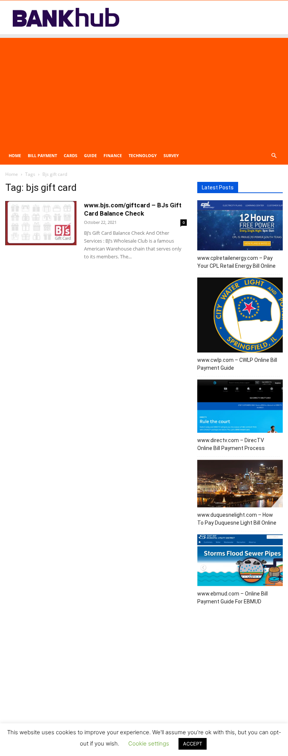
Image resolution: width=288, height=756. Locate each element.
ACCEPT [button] (192, 744)
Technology (143, 155)
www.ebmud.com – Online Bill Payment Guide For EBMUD (232, 597)
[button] (274, 155)
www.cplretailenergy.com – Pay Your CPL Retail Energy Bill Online (236, 262)
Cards (70, 155)
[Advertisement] (144, 90)
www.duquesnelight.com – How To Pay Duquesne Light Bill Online (236, 519)
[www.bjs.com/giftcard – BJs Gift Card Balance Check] (40, 223)
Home (15, 155)
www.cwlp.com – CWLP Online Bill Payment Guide (237, 364)
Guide (90, 155)
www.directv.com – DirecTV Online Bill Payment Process (231, 444)
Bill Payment (42, 155)
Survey (171, 155)
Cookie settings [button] (148, 743)
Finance (113, 155)
